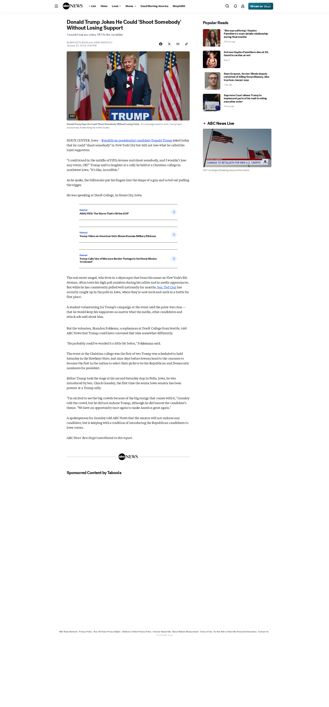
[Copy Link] (186, 44)
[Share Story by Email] (178, 44)
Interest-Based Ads (162, 631)
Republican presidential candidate (126, 140)
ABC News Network (68, 631)
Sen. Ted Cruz (166, 287)
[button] (56, 6)
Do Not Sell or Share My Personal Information (235, 631)
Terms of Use (206, 631)
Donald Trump (161, 140)
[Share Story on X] (169, 44)
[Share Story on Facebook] (160, 44)
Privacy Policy (85, 631)
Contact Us (263, 631)
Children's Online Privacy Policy (136, 631)
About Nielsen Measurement (185, 631)
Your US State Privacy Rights (106, 631)
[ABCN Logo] (73, 6)
